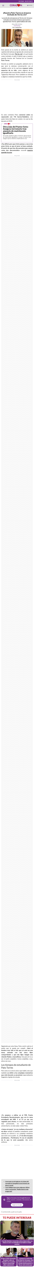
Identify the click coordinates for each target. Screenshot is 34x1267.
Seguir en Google (17, 1205)
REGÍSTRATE (29, 1)
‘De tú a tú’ (19, 54)
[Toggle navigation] (3, 5)
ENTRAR (21, 1)
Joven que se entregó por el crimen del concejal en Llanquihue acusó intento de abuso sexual (17, 1183)
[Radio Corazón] (16, 5)
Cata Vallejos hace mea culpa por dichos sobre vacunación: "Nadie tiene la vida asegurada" (17, 1189)
